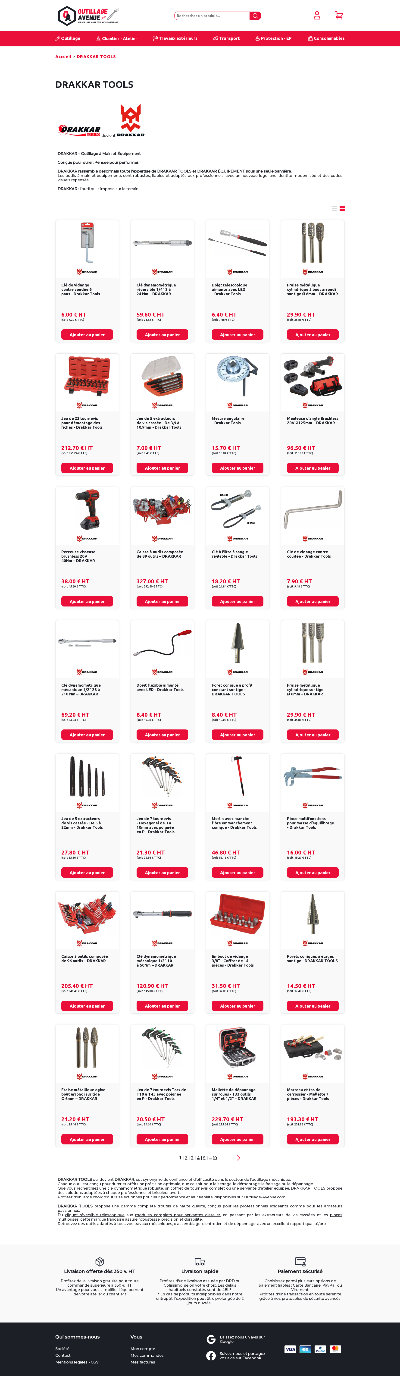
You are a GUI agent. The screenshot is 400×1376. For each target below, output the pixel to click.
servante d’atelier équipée (264, 1188)
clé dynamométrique (127, 1188)
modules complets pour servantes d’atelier (177, 1215)
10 (215, 1158)
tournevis (199, 1188)
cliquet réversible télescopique (95, 1215)
